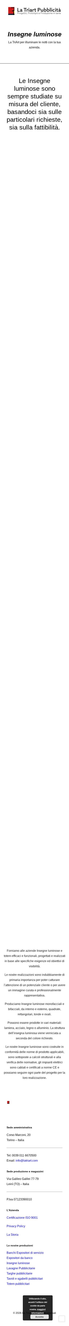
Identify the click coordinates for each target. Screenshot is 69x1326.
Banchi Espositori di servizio (25, 1252)
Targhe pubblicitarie (19, 1273)
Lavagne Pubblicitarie (21, 1268)
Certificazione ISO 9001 (22, 1217)
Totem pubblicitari (18, 1283)
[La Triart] (34, 11)
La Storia (12, 1234)
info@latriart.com (27, 1160)
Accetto (39, 1316)
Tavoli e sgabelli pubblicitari (25, 1278)
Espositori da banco (20, 1257)
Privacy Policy (16, 1226)
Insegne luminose (18, 1263)
